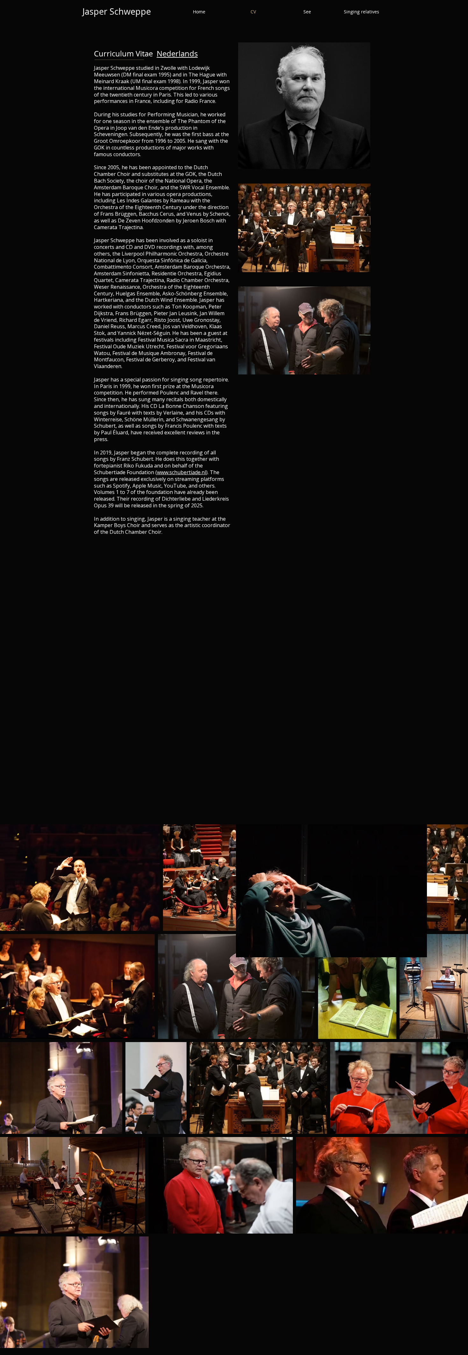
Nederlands (177, 53)
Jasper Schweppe (116, 11)
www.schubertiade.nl (181, 472)
